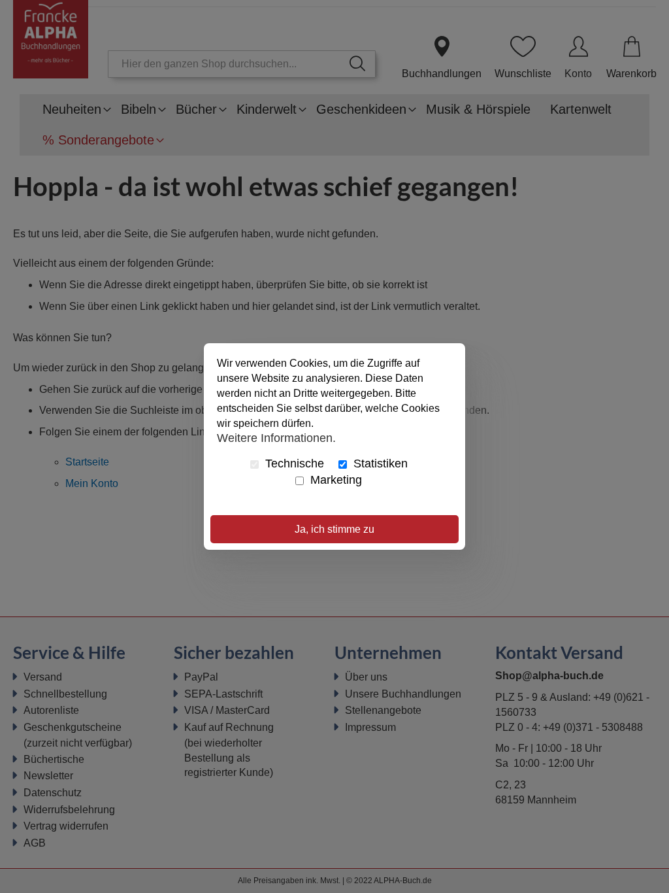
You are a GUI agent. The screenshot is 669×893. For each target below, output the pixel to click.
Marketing (334, 479)
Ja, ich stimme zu (334, 529)
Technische (293, 463)
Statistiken (379, 463)
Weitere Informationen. (276, 437)
